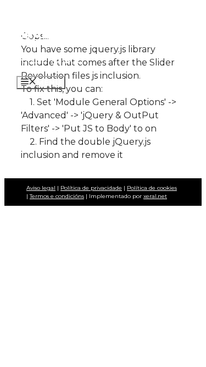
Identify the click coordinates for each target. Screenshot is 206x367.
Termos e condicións (57, 196)
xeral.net (155, 196)
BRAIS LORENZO (65, 34)
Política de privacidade (91, 187)
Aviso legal (40, 187)
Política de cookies (152, 187)
